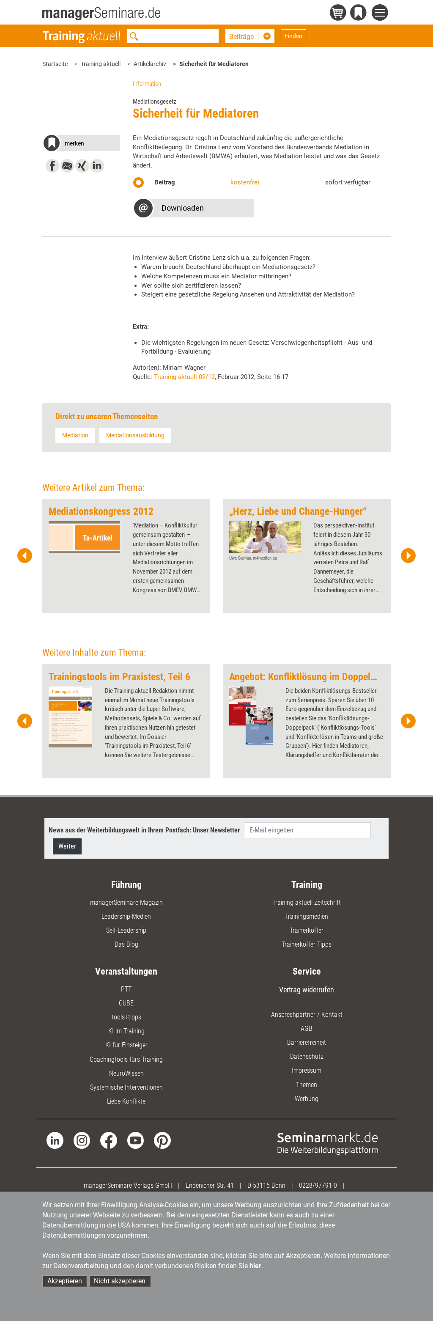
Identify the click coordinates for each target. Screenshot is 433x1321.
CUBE (126, 1003)
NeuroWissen (126, 1073)
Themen (306, 1085)
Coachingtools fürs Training (126, 1059)
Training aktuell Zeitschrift (306, 902)
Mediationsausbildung (135, 435)
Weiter (67, 846)
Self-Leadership (126, 930)
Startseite (55, 63)
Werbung (306, 1099)
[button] (81, 144)
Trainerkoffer (306, 930)
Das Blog (126, 944)
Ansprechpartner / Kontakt (307, 1015)
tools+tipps (126, 1017)
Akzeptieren (64, 1281)
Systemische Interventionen (126, 1087)
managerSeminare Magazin (126, 902)
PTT (126, 989)
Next (408, 556)
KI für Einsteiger (126, 1045)
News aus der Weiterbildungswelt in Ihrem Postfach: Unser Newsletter (144, 830)
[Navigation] (381, 13)
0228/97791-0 (318, 1185)
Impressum (306, 1070)
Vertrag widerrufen (306, 989)
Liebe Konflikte (126, 1101)
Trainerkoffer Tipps (307, 944)
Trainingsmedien (306, 916)
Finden (293, 36)
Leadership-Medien (126, 916)
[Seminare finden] (328, 1143)
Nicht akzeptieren (119, 1281)
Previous (25, 556)
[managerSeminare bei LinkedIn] (54, 1140)
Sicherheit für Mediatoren (214, 63)
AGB (306, 1028)
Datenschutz (306, 1056)
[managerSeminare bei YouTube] (135, 1140)
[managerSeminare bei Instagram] (81, 1140)
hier (255, 1266)
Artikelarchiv (150, 63)
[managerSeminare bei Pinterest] (162, 1140)
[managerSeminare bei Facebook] (108, 1140)
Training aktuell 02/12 (184, 377)
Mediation (75, 435)
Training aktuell (101, 63)
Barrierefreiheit (306, 1042)
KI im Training (126, 1031)
